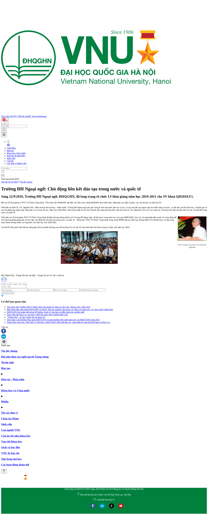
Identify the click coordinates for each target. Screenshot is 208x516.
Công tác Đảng (10, 418)
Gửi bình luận (7, 293)
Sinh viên (11, 158)
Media (4, 401)
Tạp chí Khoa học (11, 441)
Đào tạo (10, 150)
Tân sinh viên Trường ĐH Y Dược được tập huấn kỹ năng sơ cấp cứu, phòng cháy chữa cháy (48, 307)
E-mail (26, 116)
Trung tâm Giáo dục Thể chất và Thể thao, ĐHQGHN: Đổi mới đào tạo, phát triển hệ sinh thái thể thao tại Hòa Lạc (58, 322)
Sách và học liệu (10, 447)
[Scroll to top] (4, 471)
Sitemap (43, 116)
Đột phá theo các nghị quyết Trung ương (25, 356)
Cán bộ (10, 161)
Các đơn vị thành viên (16, 163)
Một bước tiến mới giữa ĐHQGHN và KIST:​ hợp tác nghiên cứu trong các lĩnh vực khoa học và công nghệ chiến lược (60, 309)
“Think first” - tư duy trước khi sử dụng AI (26, 317)
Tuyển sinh (7, 362)
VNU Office (17, 116)
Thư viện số (6, 116)
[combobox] (5, 121)
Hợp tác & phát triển (16, 156)
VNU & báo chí (10, 453)
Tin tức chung (26, 182)
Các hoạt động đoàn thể (15, 464)
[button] (104, 331)
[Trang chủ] (86, 114)
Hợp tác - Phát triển (12, 379)
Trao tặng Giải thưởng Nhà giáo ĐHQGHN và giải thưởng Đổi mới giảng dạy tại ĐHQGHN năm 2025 (53, 320)
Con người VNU (10, 430)
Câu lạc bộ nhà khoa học (15, 435)
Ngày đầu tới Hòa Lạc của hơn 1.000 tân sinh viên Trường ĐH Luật (37, 314)
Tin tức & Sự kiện (10, 182)
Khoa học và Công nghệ (15, 390)
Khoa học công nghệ (16, 153)
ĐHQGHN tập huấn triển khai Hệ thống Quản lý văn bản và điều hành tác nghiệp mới (45, 312)
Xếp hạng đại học (11, 458)
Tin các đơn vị (9, 412)
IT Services (34, 116)
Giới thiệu (11, 148)
